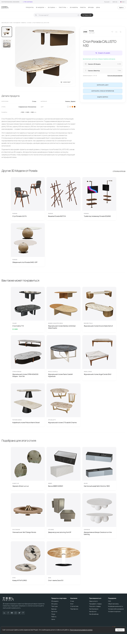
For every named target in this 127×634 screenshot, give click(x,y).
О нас (72, 601)
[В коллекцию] (116, 32)
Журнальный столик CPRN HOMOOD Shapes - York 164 (25, 375)
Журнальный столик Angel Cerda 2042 (97, 374)
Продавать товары (95, 604)
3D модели (40, 7)
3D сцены (51, 7)
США (123, 2)
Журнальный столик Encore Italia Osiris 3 (98, 326)
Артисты (54, 611)
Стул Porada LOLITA (19, 216)
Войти (121, 8)
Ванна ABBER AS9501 (55, 486)
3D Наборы (74, 7)
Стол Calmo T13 (18, 326)
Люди (53, 614)
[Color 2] (70, 106)
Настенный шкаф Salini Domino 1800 (97, 486)
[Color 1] (68, 106)
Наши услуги (93, 601)
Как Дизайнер (94, 614)
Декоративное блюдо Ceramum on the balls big (98, 533)
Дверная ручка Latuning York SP (59, 532)
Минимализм (32, 107)
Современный (23, 107)
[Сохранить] (112, 32)
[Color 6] (72, 106)
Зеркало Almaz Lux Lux (20, 486)
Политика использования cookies (81, 630)
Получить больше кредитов (114, 75)
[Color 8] (74, 106)
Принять (120, 630)
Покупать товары (95, 606)
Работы (83, 7)
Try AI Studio (28, 2)
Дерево (73, 101)
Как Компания (93, 609)
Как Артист (93, 611)
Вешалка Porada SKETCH (57, 216)
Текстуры (62, 7)
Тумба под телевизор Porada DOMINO (97, 216)
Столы (34, 101)
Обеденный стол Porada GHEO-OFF (24, 262)
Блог (72, 604)
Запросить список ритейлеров (102, 91)
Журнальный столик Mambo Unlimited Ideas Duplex (61, 327)
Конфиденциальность (115, 606)
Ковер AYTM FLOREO (19, 580)
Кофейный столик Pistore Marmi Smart (26, 422)
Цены (98, 7)
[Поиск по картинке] (78, 15)
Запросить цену (103, 85)
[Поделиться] (120, 32)
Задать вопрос (102, 97)
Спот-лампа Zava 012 (55, 580)
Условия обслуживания (116, 609)
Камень (67, 101)
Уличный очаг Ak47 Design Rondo (24, 532)
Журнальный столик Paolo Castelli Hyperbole (60, 375)
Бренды (91, 7)
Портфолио (74, 609)
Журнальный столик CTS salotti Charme (62, 422)
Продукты (30, 7)
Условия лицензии (114, 611)
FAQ (109, 601)
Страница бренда (119, 171)
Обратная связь (113, 604)
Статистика (74, 606)
